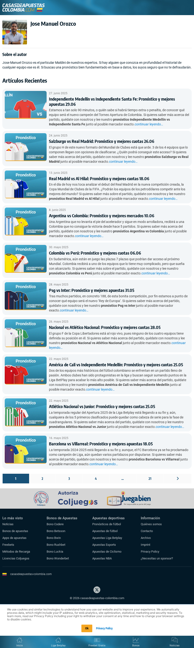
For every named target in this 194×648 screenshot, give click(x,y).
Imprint (145, 544)
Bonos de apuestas (15, 531)
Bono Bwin (54, 538)
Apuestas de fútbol (105, 531)
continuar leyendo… (149, 124)
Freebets (8, 544)
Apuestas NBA (102, 558)
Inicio (19, 645)
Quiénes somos (151, 524)
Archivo (146, 538)
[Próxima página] (177, 478)
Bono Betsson (56, 531)
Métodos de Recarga (16, 551)
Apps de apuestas (14, 538)
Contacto (147, 531)
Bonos (136, 645)
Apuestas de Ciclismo (106, 551)
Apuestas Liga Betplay (107, 538)
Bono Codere (55, 524)
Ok (86, 628)
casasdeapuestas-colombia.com (31, 574)
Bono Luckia (55, 551)
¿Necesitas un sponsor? (157, 558)
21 (150, 479)
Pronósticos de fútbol (106, 524)
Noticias (7, 524)
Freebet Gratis (97, 645)
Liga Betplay (58, 645)
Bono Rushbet (56, 544)
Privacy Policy (150, 551)
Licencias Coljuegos (15, 558)
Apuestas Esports (104, 544)
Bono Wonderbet (58, 558)
